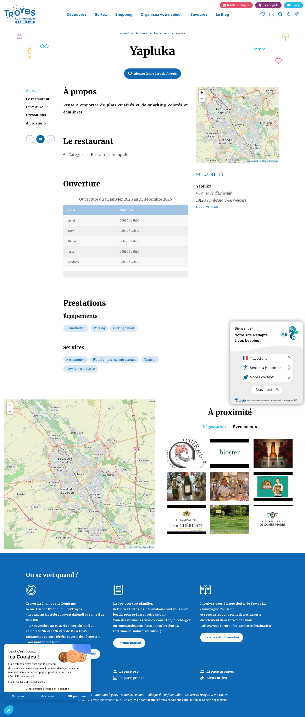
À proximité (36, 123)
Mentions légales (106, 695)
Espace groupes (220, 671)
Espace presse (131, 678)
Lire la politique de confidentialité (27, 682)
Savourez (198, 14)
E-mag (296, 5)
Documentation (129, 643)
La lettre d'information (221, 637)
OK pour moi (77, 696)
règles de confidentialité (144, 699)
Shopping (123, 14)
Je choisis (47, 696)
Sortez (101, 14)
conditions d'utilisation (182, 699)
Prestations (36, 115)
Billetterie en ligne (238, 5)
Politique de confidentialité (164, 695)
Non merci (18, 696)
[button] (9, 710)
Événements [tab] (245, 426)
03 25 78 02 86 (207, 207)
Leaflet (254, 160)
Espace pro (129, 671)
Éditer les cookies (132, 695)
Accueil (124, 33)
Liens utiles (216, 678)
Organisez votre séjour (161, 14)
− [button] (201, 98)
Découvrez (77, 14)
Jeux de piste (270, 5)
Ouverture (34, 107)
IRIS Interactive (217, 695)
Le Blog (222, 14)
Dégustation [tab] (214, 426)
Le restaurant (37, 99)
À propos (33, 91)
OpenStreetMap (270, 160)
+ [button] (201, 92)
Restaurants (162, 33)
